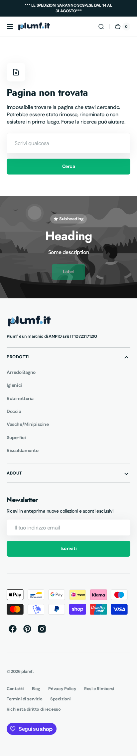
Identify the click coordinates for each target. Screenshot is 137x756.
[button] (10, 26)
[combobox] (68, 143)
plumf (27, 671)
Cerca (68, 166)
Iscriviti (68, 548)
